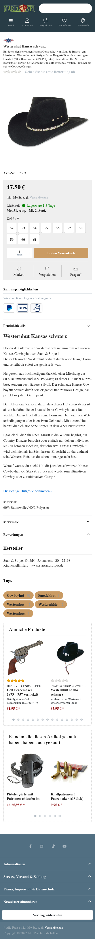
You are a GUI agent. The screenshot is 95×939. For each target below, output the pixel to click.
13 (72, 719)
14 (77, 719)
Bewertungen (13, 534)
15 (81, 719)
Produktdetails (14, 325)
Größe (11, 218)
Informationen (14, 863)
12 (67, 719)
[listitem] (47, 122)
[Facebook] (30, 846)
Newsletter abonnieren (20, 901)
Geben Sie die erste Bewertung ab (50, 71)
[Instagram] (42, 846)
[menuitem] (18, 595)
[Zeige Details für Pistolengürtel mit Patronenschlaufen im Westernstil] (25, 770)
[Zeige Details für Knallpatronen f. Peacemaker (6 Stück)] (69, 770)
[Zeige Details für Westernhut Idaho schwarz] (69, 657)
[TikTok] (53, 846)
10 (57, 719)
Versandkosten (39, 197)
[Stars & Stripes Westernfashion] (8, 39)
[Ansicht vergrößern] (47, 122)
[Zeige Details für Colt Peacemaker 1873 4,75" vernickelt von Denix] (25, 657)
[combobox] (65, 8)
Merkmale (11, 521)
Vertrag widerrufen (47, 914)
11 (62, 719)
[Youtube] (65, 846)
